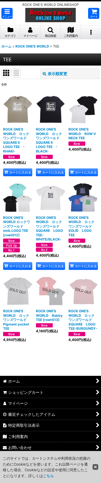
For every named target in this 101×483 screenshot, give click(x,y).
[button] (7, 13)
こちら (48, 475)
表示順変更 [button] (57, 73)
